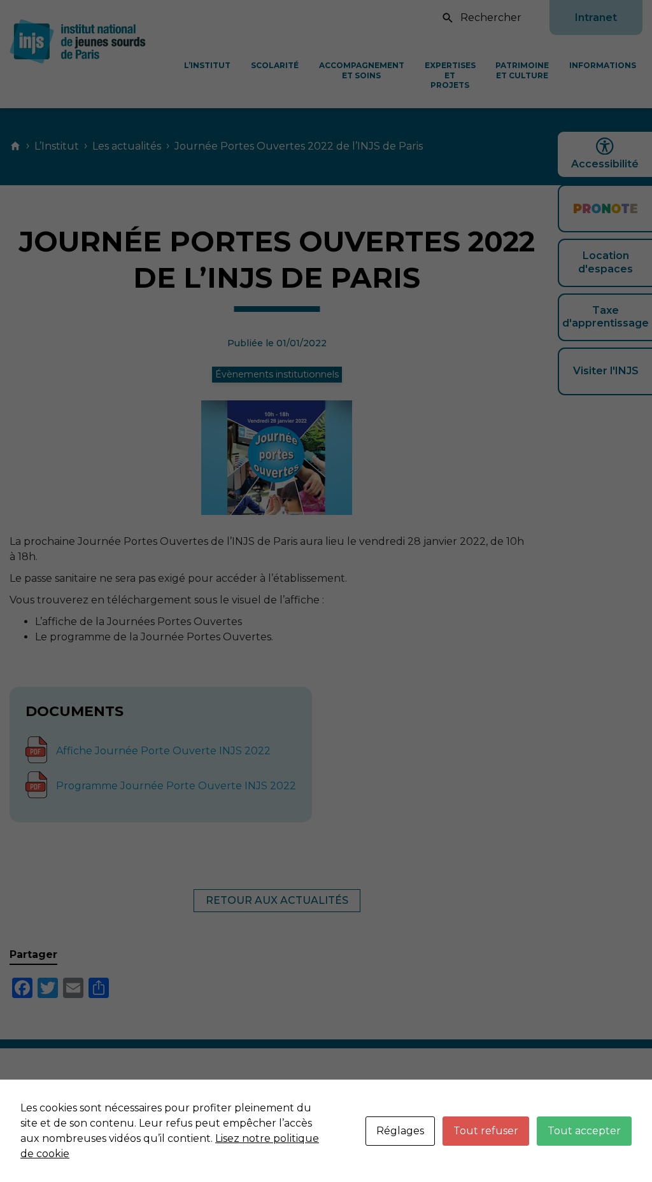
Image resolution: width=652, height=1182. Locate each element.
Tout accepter (584, 1131)
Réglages (400, 1131)
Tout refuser (485, 1131)
